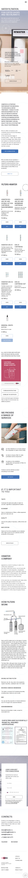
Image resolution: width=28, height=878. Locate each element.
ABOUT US (17, 858)
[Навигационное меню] (26, 2)
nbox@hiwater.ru (7, 830)
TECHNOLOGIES (18, 860)
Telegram (4, 841)
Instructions (4, 867)
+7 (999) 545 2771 (7, 837)
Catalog (17, 856)
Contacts (17, 867)
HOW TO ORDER (5, 869)
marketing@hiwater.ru (8, 832)
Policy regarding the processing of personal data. (12, 803)
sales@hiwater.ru (6, 834)
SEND (14, 797)
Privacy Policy (19, 869)
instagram (14, 841)
